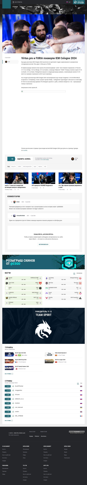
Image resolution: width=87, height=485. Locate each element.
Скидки (4, 460)
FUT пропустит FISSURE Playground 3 (42, 185)
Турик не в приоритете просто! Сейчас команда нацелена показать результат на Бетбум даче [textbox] (35, 220)
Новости (22, 6)
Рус (81, 383)
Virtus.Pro (13, 166)
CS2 (45, 166)
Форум (65, 449)
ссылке (25, 150)
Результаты (79, 273)
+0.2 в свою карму (44, 159)
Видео (65, 452)
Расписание (67, 457)
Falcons (40, 166)
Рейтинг (37, 436)
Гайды (24, 455)
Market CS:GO (43, 431)
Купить (4, 449)
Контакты (43, 436)
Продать (4, 452)
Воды (65, 455)
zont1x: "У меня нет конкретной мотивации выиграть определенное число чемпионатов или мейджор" (15, 186)
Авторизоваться (43, 244)
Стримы (29, 6)
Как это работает (6, 455)
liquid (35, 166)
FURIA (19, 166)
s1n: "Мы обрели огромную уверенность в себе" (70, 186)
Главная (15, 6)
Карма (31, 436)
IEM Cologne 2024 (27, 166)
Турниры (37, 6)
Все (74, 273)
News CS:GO (32, 431)
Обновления (26, 449)
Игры (24, 457)
